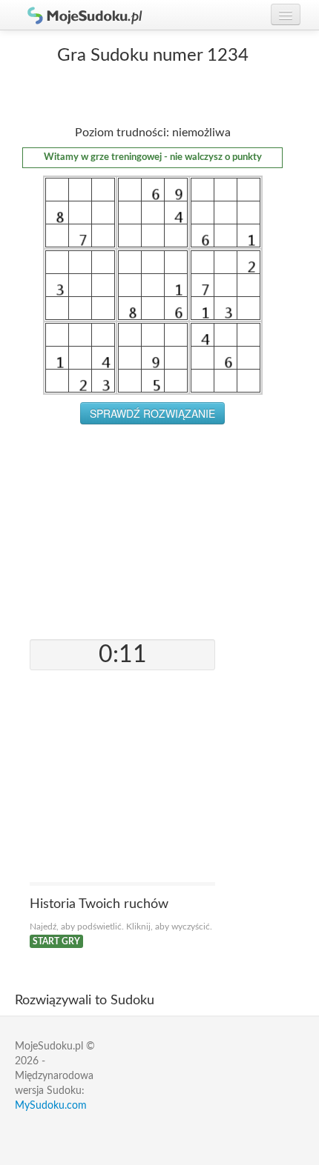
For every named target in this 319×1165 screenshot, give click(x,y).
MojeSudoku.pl (78, 15)
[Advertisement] (152, 528)
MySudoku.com (51, 1106)
